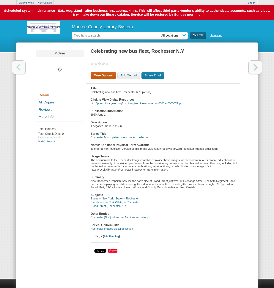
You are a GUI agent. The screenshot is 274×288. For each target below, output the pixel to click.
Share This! (153, 75)
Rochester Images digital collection (112, 228)
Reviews (45, 109)
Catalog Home (26, 2)
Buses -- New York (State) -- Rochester (115, 198)
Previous (19, 67)
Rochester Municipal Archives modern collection (120, 137)
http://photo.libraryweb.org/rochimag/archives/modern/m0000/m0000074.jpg (136, 103)
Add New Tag (111, 236)
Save (114, 250)
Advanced (216, 35)
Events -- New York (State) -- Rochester (115, 202)
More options (103, 75)
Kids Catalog (45, 2)
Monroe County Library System (102, 26)
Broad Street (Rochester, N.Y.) (109, 205)
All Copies (47, 102)
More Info (46, 117)
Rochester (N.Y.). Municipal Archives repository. (120, 217)
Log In (251, 2)
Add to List (129, 75)
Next (255, 67)
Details (44, 95)
